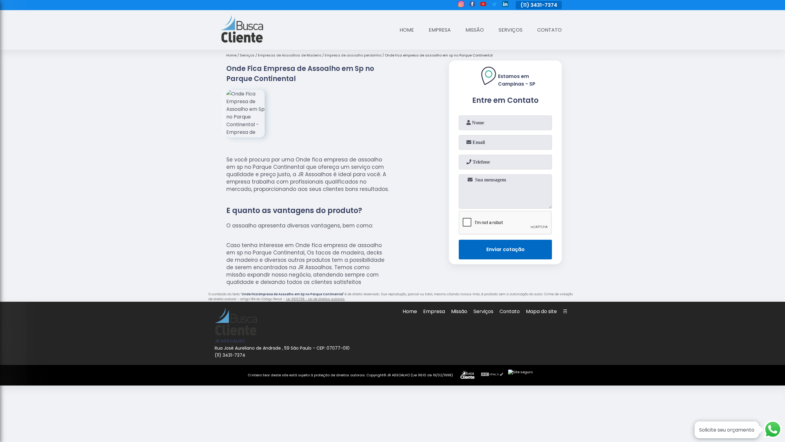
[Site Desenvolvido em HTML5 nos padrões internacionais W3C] (492, 375)
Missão (474, 29)
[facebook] (472, 5)
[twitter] (494, 5)
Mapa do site (541, 311)
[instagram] (461, 5)
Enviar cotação (505, 249)
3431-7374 (543, 5)
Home (407, 29)
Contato (549, 29)
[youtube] (483, 5)
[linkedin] (505, 5)
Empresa (440, 29)
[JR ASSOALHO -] (242, 41)
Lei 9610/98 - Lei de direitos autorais (315, 299)
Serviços (511, 29)
